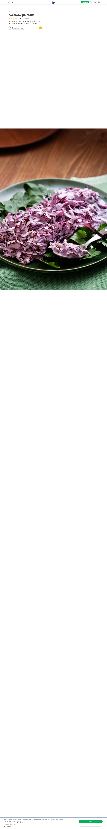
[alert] (53, 823)
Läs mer (13, 824)
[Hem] (53, 2)
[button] (36, 826)
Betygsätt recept (17, 28)
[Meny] (8, 2)
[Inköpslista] (94, 2)
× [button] (105, 819)
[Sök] (12, 2)
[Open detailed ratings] (30, 19)
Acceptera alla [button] (91, 821)
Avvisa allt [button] (91, 825)
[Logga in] (98, 2)
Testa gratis (85, 2)
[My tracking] (91, 2)
